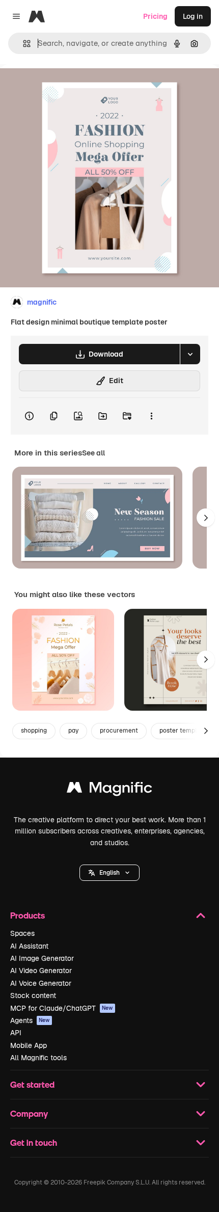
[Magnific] (109, 790)
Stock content (33, 995)
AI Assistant (29, 946)
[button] (109, 873)
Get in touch (33, 1142)
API (15, 1032)
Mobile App (28, 1045)
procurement (119, 730)
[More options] (151, 416)
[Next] (206, 518)
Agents (30, 1020)
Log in (193, 16)
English (109, 873)
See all (93, 452)
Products (27, 915)
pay (73, 730)
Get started (32, 1084)
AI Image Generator (42, 958)
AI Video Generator (41, 970)
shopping (34, 730)
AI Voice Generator (40, 983)
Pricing (155, 16)
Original (65, 87)
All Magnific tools (38, 1057)
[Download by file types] (190, 354)
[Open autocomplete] (23, 43)
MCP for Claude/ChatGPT (61, 1008)
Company (29, 1113)
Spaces (22, 933)
